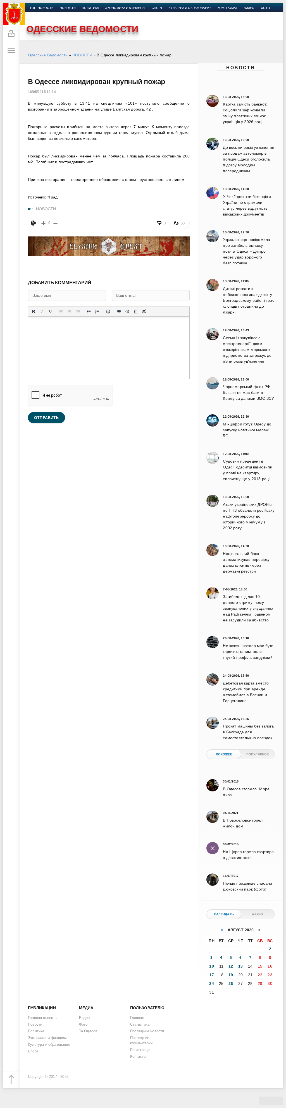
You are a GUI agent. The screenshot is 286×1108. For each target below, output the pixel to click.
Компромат (228, 7)
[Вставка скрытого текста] (144, 311)
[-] (55, 223)
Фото (265, 7)
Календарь (224, 914)
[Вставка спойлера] (136, 311)
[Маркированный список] (89, 311)
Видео (249, 7)
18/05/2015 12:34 (42, 92)
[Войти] (11, 33)
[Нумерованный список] (97, 311)
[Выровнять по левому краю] (61, 311)
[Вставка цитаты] (119, 311)
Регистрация (141, 1050)
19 (230, 975)
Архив (257, 914)
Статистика (140, 1024)
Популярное (257, 754)
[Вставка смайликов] (108, 311)
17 (211, 975)
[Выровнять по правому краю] (78, 311)
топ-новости (42, 7)
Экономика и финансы (125, 7)
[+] (43, 223)
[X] (33, 223)
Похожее (224, 754)
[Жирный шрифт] (33, 311)
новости (68, 7)
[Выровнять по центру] (69, 311)
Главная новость (42, 1018)
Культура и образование (190, 7)
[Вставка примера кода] (127, 311)
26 (230, 983)
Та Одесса (88, 1031)
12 (230, 966)
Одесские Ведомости (48, 55)
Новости (240, 67)
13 (240, 966)
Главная (137, 1018)
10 (211, 966)
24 (211, 983)
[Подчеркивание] (50, 311)
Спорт (157, 7)
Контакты (38, 14)
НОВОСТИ (82, 55)
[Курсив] (42, 311)
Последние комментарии (141, 1040)
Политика (90, 7)
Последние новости (147, 1031)
